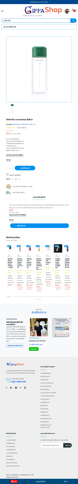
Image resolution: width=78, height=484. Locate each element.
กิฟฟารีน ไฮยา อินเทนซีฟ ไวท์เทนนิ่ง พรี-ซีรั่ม (19, 263)
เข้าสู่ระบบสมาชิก (45, 427)
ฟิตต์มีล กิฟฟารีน (45, 376)
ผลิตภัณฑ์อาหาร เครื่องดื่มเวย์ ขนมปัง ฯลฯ (23, 124)
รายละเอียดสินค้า (39, 197)
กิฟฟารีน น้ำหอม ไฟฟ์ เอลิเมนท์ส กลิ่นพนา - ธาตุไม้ (10, 263)
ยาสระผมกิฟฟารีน (11, 440)
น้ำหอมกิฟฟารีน (44, 422)
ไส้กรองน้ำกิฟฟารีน (45, 386)
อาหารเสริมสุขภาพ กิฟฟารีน (48, 392)
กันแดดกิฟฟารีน (10, 446)
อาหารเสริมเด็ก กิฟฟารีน (47, 396)
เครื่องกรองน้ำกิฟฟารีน (46, 383)
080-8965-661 (37, 344)
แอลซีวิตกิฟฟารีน (11, 450)
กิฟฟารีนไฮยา (44, 405)
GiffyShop (23, 475)
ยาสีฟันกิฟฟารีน (44, 415)
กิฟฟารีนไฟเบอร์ (44, 389)
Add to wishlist (15, 175)
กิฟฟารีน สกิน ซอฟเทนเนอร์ (48, 261)
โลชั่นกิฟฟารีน (44, 412)
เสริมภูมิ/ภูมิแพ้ (44, 399)
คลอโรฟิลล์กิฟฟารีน (11, 453)
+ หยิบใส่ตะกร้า (25, 168)
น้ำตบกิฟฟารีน (44, 409)
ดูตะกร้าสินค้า (40, 481)
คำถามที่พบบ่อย (10, 459)
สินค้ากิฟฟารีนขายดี (45, 418)
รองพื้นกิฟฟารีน (44, 402)
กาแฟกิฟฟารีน (44, 379)
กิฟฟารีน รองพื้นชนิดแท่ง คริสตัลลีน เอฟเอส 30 (67, 263)
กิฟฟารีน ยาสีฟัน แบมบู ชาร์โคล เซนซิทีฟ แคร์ (57, 263)
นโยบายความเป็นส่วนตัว (12, 466)
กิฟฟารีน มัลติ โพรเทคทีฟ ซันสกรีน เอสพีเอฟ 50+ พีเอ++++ (39, 264)
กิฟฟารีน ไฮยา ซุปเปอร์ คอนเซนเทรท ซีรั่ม (29, 263)
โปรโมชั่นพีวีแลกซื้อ (45, 373)
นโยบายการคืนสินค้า (11, 462)
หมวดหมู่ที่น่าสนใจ (10, 27)
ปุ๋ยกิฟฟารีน (9, 456)
